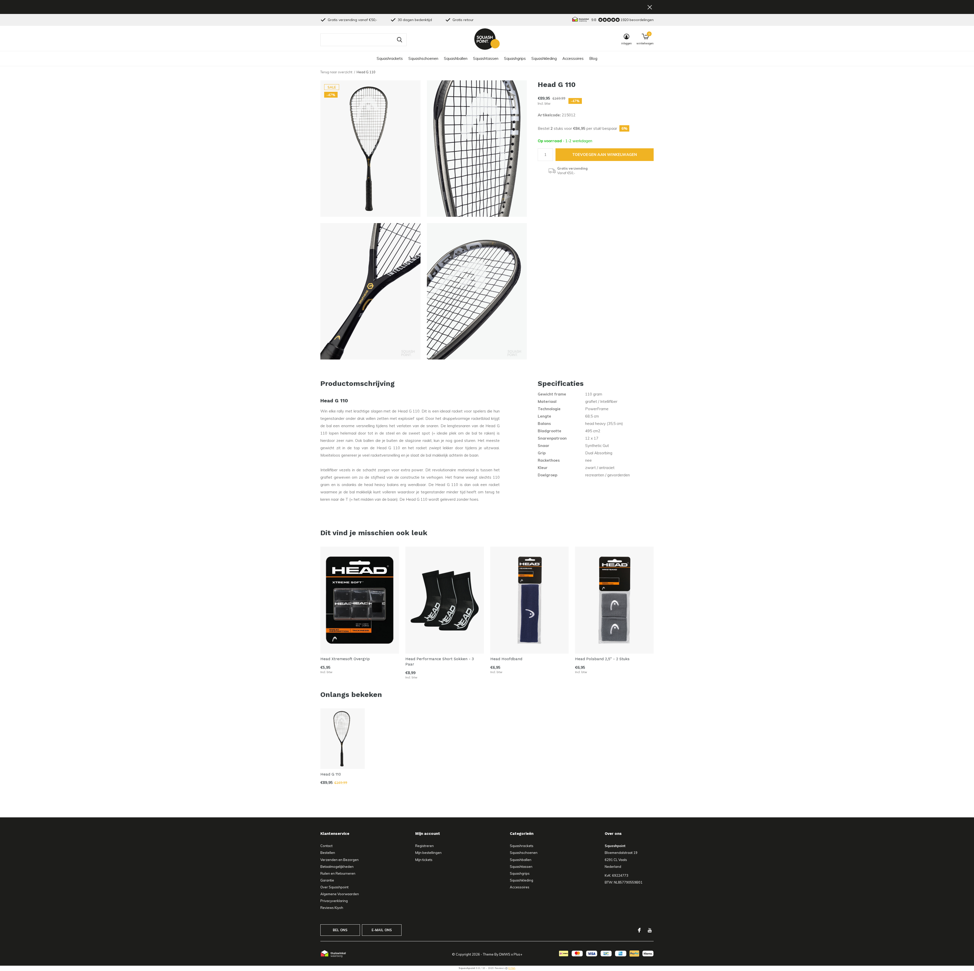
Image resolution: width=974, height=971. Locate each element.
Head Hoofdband (506, 659)
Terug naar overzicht (336, 72)
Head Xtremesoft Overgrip (345, 659)
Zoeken (399, 39)
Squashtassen (485, 58)
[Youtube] (650, 930)
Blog (593, 58)
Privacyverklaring (334, 901)
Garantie (327, 880)
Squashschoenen (423, 58)
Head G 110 (330, 774)
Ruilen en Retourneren (337, 873)
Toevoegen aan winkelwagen (604, 154)
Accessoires (573, 58)
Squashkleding (544, 58)
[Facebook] (639, 930)
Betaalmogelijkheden (337, 867)
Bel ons (340, 930)
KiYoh (511, 968)
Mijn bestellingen (428, 853)
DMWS (504, 954)
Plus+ (518, 954)
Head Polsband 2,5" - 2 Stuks (602, 659)
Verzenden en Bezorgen (339, 860)
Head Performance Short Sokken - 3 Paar (439, 662)
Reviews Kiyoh (331, 908)
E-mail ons (382, 930)
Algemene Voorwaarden (339, 894)
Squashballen (455, 58)
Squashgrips (515, 58)
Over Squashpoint (334, 887)
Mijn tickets (423, 860)
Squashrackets (390, 58)
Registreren (424, 846)
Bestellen (327, 853)
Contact (326, 846)
